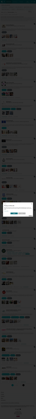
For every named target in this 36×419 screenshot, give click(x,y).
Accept (14, 213)
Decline (22, 213)
